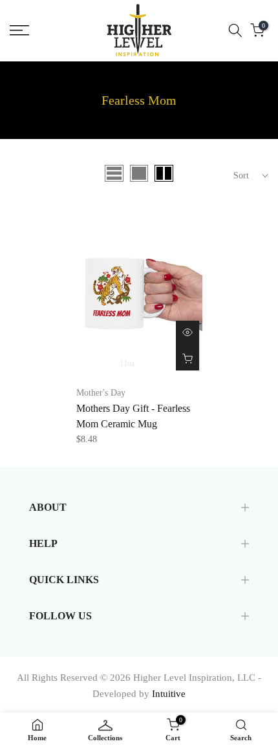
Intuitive (169, 694)
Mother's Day (100, 393)
